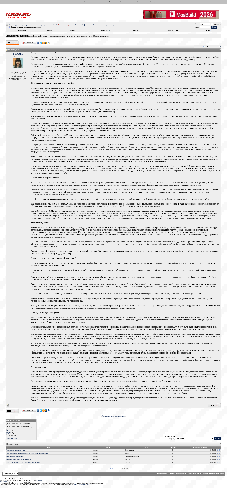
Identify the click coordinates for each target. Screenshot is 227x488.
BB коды (9, 431)
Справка (73, 30)
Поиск (208, 30)
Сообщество (104, 30)
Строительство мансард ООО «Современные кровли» (23, 462)
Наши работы (155, 2)
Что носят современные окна (15, 450)
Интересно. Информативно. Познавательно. (88, 25)
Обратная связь (162, 473)
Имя (196, 24)
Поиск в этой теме (213, 46)
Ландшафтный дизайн (110, 25)
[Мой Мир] (46, 43)
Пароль (197, 27)
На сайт (86, 2)
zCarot (40, 480)
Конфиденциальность (194, 473)
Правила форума (11, 438)
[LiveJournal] (49, 43)
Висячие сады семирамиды (14, 456)
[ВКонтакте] (38, 43)
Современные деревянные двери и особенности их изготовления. (27, 453)
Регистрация (22, 30)
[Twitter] (40, 43)
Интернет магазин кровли (177, 473)
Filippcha (18, 53)
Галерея (49, 30)
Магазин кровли (125, 2)
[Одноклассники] (43, 43)
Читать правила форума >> (82, 484)
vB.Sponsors (3, 481)
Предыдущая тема (107, 416)
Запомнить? (217, 24)
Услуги (111, 2)
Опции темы (199, 46)
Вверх (222, 473)
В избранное (73, 2)
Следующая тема (120, 416)
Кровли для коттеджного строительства (18, 459)
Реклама (136, 30)
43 (20, 75)
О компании (99, 2)
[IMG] (8, 434)
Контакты (140, 2)
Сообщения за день (172, 30)
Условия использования (211, 473)
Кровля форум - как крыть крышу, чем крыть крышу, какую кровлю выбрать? (33, 25)
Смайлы (8, 432)
